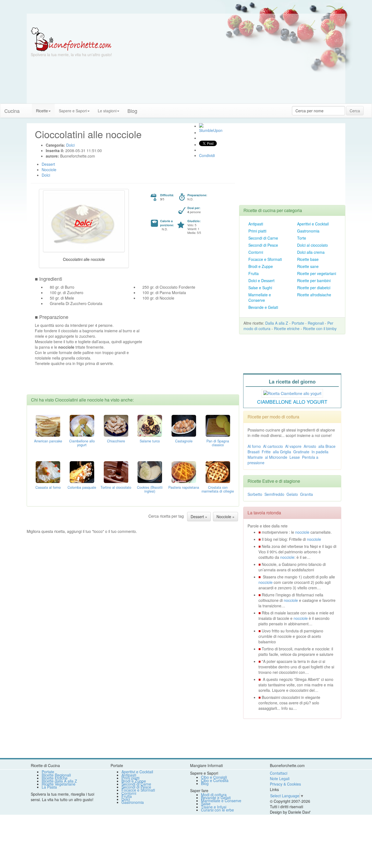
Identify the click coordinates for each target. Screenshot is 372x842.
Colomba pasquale (82, 487)
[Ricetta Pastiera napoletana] (184, 471)
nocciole (302, 532)
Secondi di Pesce (263, 245)
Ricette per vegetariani (316, 273)
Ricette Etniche (55, 778)
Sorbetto (255, 494)
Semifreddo (274, 494)
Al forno (254, 446)
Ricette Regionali (56, 775)
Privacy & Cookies (285, 784)
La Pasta (49, 787)
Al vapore (293, 446)
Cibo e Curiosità (214, 780)
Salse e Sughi (260, 287)
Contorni (255, 252)
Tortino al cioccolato (115, 487)
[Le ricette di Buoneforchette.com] (186, 20)
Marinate (255, 457)
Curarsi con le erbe (217, 810)
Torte (301, 238)
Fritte (266, 451)
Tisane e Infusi (213, 807)
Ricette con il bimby (320, 328)
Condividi (207, 155)
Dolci (125, 799)
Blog (205, 783)
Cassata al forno (48, 487)
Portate (298, 323)
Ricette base (308, 259)
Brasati (254, 451)
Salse (206, 803)
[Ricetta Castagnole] (184, 425)
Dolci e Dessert (261, 280)
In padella (320, 451)
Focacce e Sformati (265, 259)
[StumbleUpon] (201, 125)
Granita (306, 494)
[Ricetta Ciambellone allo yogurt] (82, 425)
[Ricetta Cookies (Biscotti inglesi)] (150, 471)
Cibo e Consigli (214, 777)
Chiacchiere (116, 441)
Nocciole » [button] (225, 516)
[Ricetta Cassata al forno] (48, 471)
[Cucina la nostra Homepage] (28, 108)
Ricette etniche (287, 328)
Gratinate (301, 451)
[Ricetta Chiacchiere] (116, 425)
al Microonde (276, 457)
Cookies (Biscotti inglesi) (150, 489)
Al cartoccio (273, 446)
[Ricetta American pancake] (48, 425)
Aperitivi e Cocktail (313, 224)
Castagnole (184, 441)
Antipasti (255, 224)
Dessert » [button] (199, 516)
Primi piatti (257, 231)
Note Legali (279, 778)
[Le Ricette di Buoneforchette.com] (71, 39)
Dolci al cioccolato (312, 245)
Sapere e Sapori (73, 110)
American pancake (48, 441)
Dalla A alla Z (276, 323)
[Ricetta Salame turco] (150, 425)
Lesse (294, 457)
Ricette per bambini (314, 280)
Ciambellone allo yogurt (82, 443)
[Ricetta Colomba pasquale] (82, 471)
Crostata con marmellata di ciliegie (218, 489)
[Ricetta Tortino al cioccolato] (116, 471)
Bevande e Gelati (263, 307)
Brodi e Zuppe (260, 266)
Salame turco (150, 441)
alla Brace (327, 446)
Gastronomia (308, 231)
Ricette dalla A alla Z (59, 781)
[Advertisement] (239, 65)
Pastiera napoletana (183, 487)
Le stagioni (107, 110)
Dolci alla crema (311, 252)
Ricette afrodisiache (314, 294)
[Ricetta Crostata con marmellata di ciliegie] (218, 471)
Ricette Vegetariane (58, 784)
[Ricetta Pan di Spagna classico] (218, 425)
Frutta (253, 273)
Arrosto (310, 446)
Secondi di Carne (263, 238)
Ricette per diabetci (313, 287)
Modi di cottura (214, 794)
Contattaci (278, 773)
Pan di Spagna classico (217, 443)
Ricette (42, 110)
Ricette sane (308, 266)
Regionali (316, 323)
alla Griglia (282, 451)
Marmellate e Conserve (259, 297)
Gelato (292, 494)
